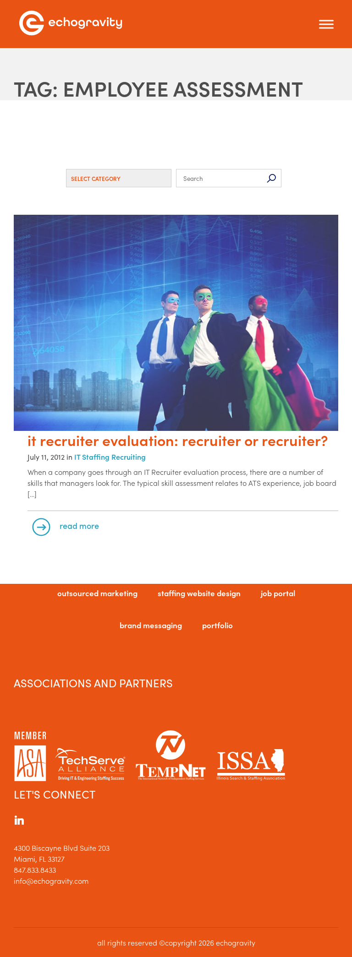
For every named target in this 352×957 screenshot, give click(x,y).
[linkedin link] (19, 821)
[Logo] (70, 24)
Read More (79, 525)
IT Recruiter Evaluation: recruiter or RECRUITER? (178, 440)
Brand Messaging (151, 625)
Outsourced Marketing (97, 592)
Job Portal (278, 592)
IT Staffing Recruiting (110, 456)
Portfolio (217, 625)
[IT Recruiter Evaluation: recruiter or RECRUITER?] (176, 324)
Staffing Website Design (199, 592)
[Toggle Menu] (326, 24)
